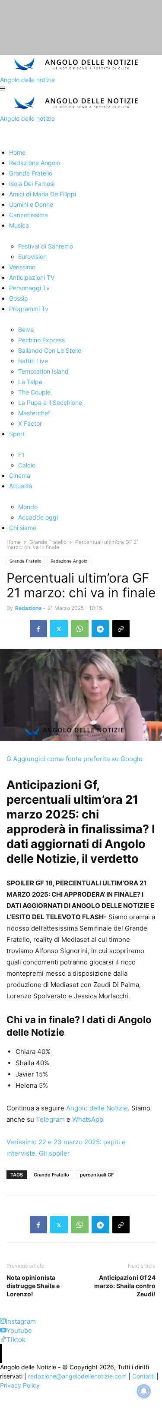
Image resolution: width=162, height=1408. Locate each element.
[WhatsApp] (80, 628)
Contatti (143, 1376)
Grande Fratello (48, 542)
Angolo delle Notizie (96, 1108)
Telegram (49, 1119)
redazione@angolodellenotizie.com (77, 1376)
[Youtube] (3, 1330)
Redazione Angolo (69, 560)
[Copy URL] (121, 628)
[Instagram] (3, 1321)
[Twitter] (59, 628)
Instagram (21, 1321)
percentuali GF (97, 1175)
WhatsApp (86, 1119)
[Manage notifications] (144, 1391)
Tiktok (15, 1339)
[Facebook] (38, 628)
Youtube (19, 1330)
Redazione (28, 608)
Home (13, 542)
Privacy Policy (20, 1385)
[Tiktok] (3, 1339)
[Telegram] (100, 628)
